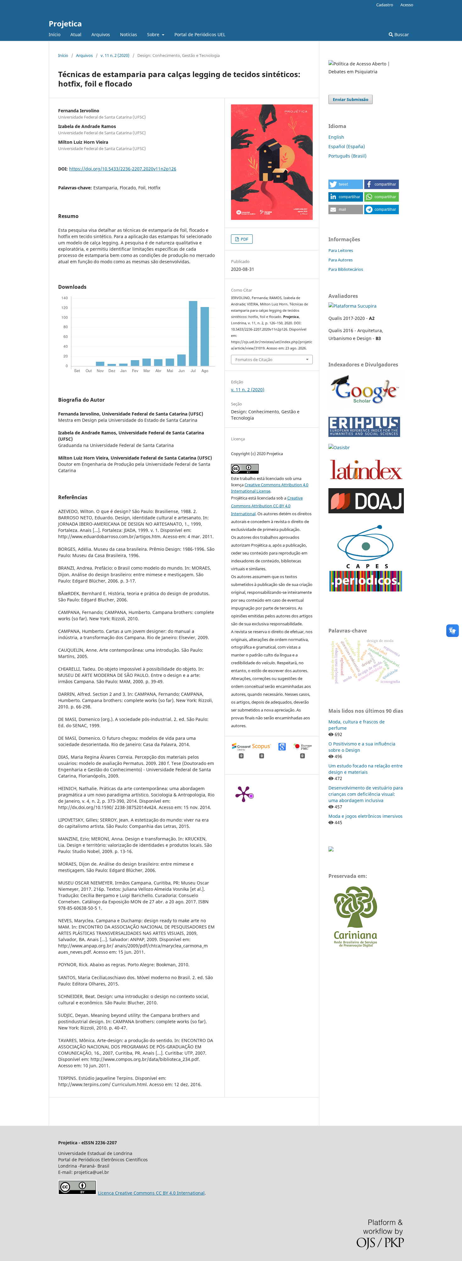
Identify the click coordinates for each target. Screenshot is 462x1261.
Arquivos (100, 34)
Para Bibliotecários (345, 269)
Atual (75, 34)
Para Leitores (340, 250)
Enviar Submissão (350, 99)
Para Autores (340, 260)
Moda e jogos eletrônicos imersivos (365, 816)
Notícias (128, 34)
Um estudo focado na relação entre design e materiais (365, 769)
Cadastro (384, 5)
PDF (244, 239)
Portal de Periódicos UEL (199, 34)
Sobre (154, 34)
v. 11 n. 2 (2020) (115, 55)
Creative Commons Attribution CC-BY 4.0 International (267, 505)
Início (54, 34)
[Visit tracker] (330, 850)
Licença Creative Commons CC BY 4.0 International (151, 1193)
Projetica (65, 23)
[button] (345, 184)
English (336, 137)
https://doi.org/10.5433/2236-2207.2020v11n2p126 (122, 169)
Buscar (401, 34)
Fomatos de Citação (253, 359)
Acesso (406, 5)
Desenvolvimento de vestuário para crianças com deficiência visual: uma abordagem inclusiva (365, 794)
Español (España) (346, 146)
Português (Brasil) (347, 156)
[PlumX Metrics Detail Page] (243, 793)
